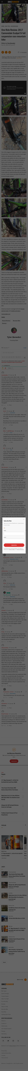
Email (5, 530)
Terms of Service (20, 549)
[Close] (24, 519)
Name (5, 537)
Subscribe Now (14, 545)
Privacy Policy (12, 549)
